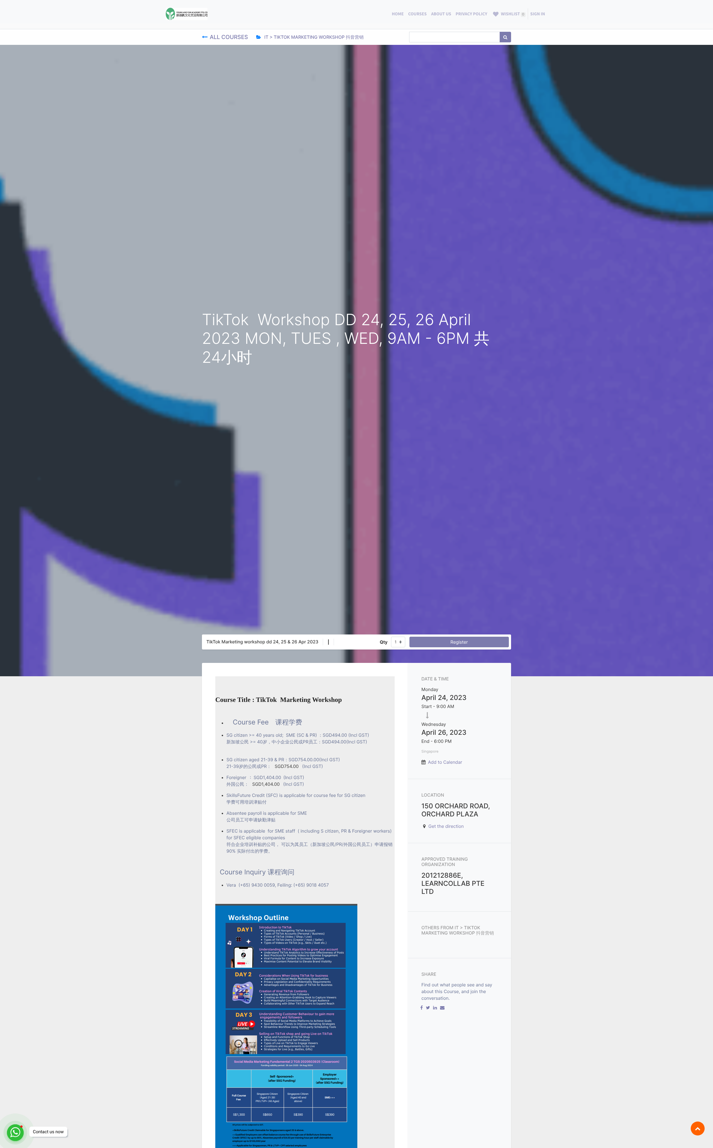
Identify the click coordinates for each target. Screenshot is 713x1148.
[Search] (505, 37)
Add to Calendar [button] (445, 762)
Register (459, 642)
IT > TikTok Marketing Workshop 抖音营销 (313, 37)
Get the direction (446, 826)
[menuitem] (398, 14)
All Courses (230, 37)
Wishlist (512, 14)
